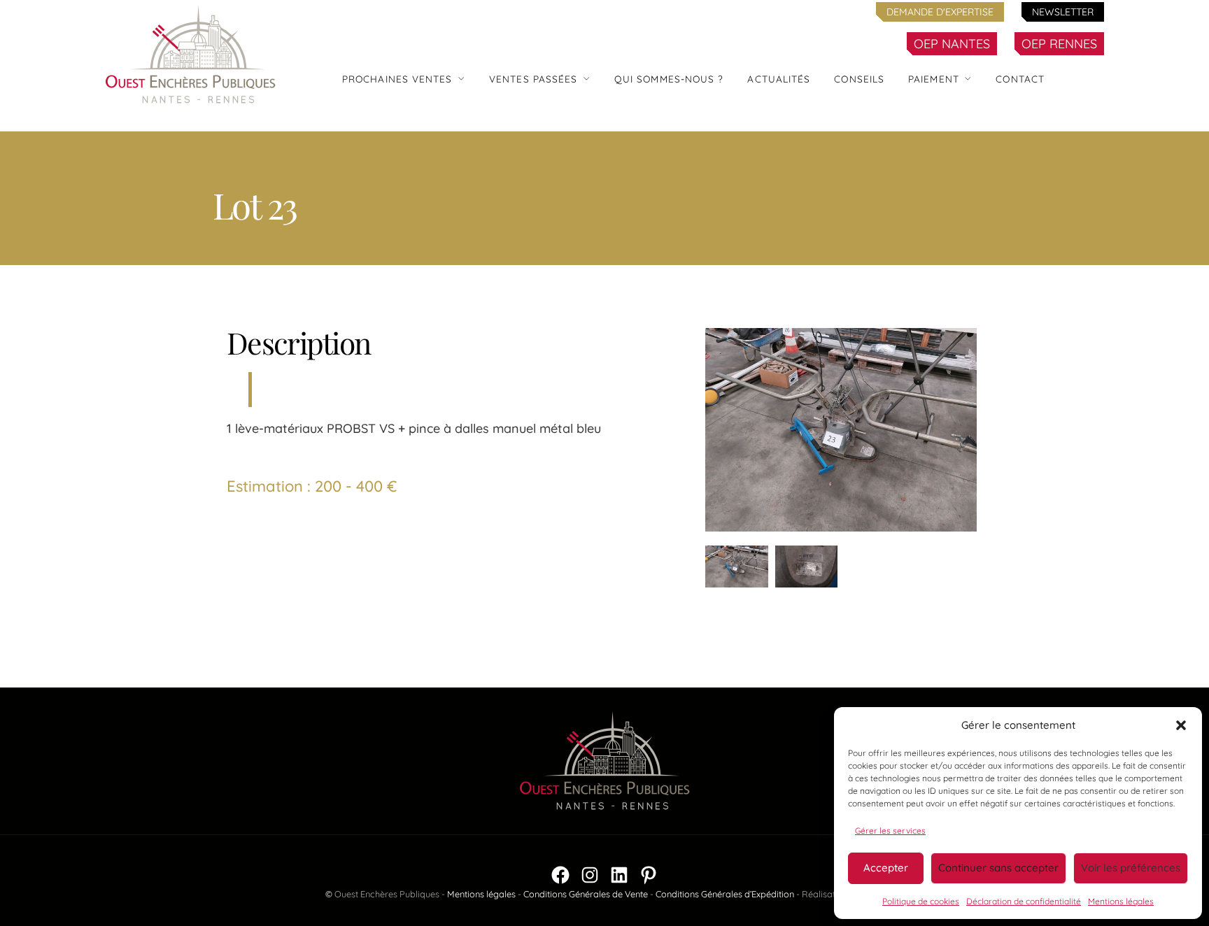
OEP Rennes (1059, 44)
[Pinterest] (648, 874)
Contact (1020, 79)
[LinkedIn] (619, 874)
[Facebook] (560, 874)
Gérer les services (890, 830)
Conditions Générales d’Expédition (725, 893)
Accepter (885, 867)
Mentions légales (1121, 901)
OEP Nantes (952, 44)
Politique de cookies (920, 901)
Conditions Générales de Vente (585, 893)
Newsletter (1063, 12)
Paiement (933, 79)
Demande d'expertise (940, 12)
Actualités (778, 79)
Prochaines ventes (397, 79)
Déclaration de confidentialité (1023, 901)
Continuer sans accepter (998, 867)
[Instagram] (589, 874)
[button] (1181, 725)
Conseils (859, 79)
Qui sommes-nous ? (669, 79)
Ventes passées (533, 79)
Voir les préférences (1130, 867)
